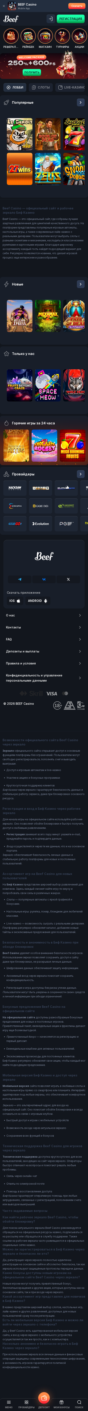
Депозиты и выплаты (22, 651)
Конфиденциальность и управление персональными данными (34, 677)
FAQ (9, 639)
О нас (10, 615)
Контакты (13, 627)
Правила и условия (21, 663)
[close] (4, 6)
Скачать (76, 6)
